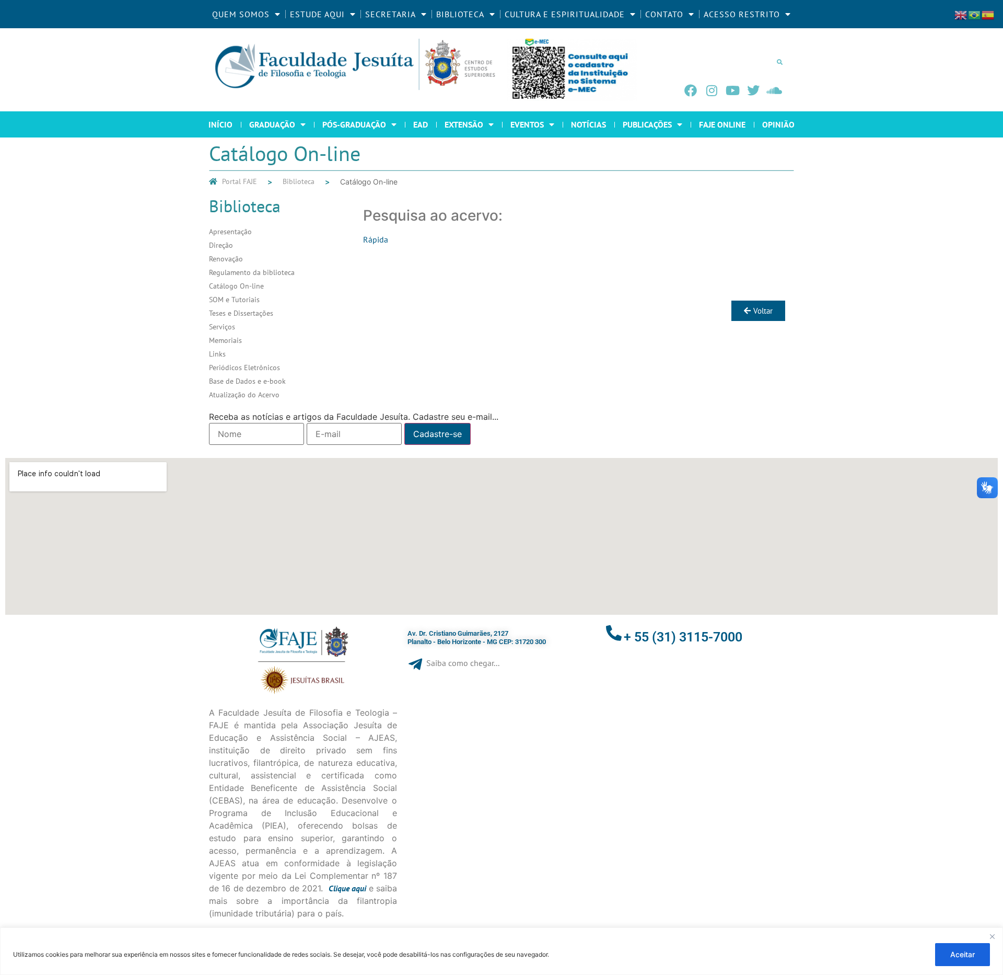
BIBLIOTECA (460, 14)
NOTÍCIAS (588, 124)
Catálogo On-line (236, 286)
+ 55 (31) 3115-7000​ (683, 637)
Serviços (222, 326)
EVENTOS (527, 124)
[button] (779, 61)
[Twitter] (753, 90)
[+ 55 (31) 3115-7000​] (614, 633)
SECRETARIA (390, 14)
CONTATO (664, 14)
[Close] (992, 936)
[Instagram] (711, 90)
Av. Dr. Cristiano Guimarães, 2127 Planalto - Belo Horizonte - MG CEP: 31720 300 (476, 637)
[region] (501, 951)
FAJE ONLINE (722, 124)
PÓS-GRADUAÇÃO (354, 124)
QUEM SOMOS (241, 14)
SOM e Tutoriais (234, 299)
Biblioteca (298, 181)
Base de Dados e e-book (247, 381)
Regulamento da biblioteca (252, 272)
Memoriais (225, 340)
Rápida (375, 239)
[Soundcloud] (774, 90)
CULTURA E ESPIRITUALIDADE (565, 14)
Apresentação (230, 231)
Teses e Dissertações (241, 313)
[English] (961, 14)
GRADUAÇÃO (272, 124)
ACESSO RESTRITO (742, 14)
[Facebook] (690, 90)
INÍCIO (220, 124)
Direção (221, 245)
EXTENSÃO (464, 124)
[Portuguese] (975, 14)
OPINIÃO (778, 124)
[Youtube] (732, 90)
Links (217, 354)
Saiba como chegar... (462, 663)
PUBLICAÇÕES (647, 124)
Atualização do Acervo (244, 394)
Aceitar (962, 954)
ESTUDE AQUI (317, 14)
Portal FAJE (239, 181)
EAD (420, 124)
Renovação (226, 258)
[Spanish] (988, 14)
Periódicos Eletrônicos (244, 367)
